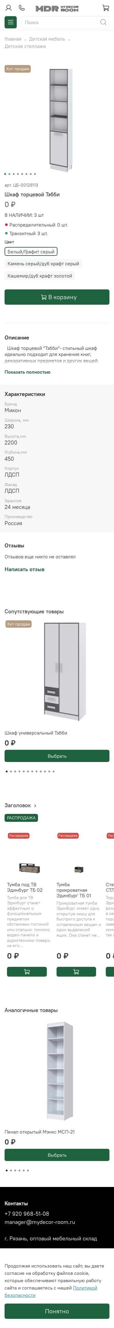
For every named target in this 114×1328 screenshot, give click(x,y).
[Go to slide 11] (49, 771)
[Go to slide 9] (41, 771)
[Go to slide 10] (45, 771)
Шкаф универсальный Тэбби (36, 733)
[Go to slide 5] (22, 174)
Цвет (9, 242)
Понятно (57, 1311)
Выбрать (57, 756)
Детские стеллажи (25, 46)
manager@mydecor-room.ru (40, 1222)
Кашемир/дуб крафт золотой (40, 276)
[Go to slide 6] (26, 174)
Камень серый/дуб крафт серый (43, 263)
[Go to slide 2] (9, 174)
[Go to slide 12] (53, 771)
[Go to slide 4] (18, 174)
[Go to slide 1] (5, 174)
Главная (13, 39)
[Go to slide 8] (35, 174)
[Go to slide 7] (30, 174)
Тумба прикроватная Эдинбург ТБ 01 (74, 889)
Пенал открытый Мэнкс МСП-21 (40, 1132)
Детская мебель (47, 39)
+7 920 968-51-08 (27, 1213)
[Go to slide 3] (13, 174)
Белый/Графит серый (31, 252)
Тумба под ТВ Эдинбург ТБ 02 (25, 887)
